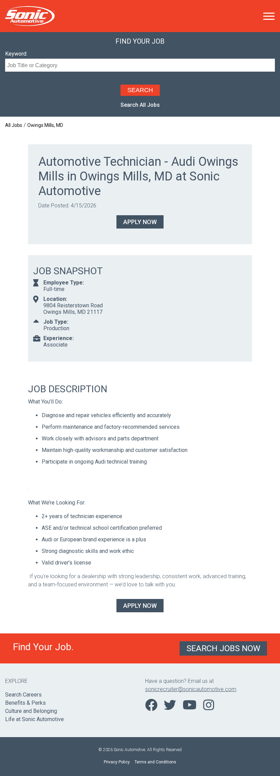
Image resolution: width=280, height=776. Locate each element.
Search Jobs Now (223, 648)
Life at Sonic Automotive (34, 719)
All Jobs (13, 125)
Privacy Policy (117, 762)
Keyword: (16, 53)
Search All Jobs (140, 105)
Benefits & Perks (25, 703)
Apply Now (140, 221)
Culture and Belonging (31, 711)
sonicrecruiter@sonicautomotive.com (190, 689)
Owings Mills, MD (45, 125)
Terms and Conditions (155, 762)
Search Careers (23, 694)
